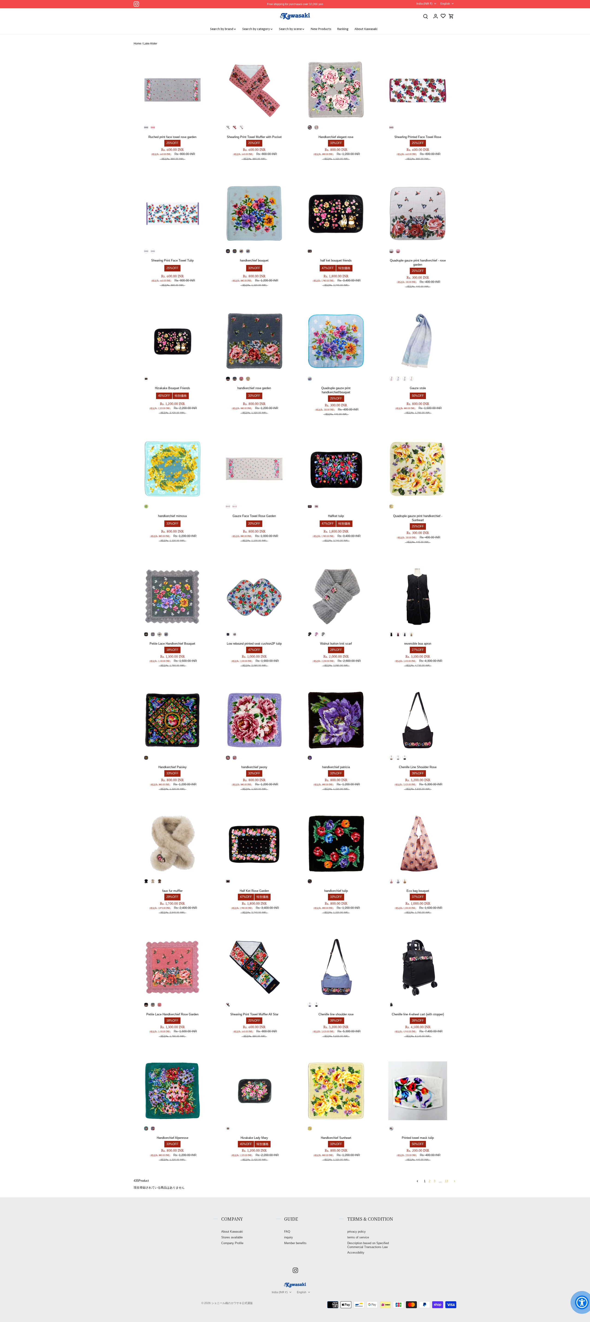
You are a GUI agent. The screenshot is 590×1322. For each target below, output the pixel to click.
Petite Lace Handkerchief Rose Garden (172, 1014)
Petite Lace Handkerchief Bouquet (172, 643)
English (445, 3)
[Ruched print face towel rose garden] (172, 90)
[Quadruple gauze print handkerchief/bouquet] (336, 341)
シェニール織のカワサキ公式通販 (232, 1302)
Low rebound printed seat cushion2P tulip (254, 643)
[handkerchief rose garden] (254, 341)
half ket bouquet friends (336, 260)
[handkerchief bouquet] (254, 213)
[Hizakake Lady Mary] (254, 1090)
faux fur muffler (172, 891)
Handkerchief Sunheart (336, 1138)
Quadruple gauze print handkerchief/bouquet (336, 390)
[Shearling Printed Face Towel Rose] (417, 90)
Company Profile (232, 1243)
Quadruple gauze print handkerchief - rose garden (418, 262)
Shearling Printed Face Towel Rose (417, 137)
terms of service (358, 1237)
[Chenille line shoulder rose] (336, 967)
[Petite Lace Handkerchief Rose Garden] (172, 967)
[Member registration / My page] (436, 16)
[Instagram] (136, 4)
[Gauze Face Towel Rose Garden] (254, 469)
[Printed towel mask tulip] (417, 1090)
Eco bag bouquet (418, 891)
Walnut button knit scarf (336, 643)
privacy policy (356, 1231)
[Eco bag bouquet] (417, 843)
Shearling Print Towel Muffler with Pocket (254, 137)
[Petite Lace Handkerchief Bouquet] (172, 596)
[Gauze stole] (417, 341)
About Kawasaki (232, 1231)
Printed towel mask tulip (418, 1138)
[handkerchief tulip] (336, 843)
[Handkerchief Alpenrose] (172, 1090)
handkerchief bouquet (254, 260)
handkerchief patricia (336, 767)
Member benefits (295, 1243)
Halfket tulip (336, 516)
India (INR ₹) (424, 3)
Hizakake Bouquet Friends (172, 388)
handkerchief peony (254, 767)
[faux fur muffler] (172, 843)
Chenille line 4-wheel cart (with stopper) (418, 1014)
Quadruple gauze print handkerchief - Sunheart (417, 518)
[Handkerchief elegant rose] (336, 90)
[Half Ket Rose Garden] (254, 843)
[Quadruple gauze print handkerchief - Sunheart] (417, 469)
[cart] (451, 16)
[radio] (146, 127)
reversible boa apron (417, 643)
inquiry (288, 1237)
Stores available (232, 1237)
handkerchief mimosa (172, 516)
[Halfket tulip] (336, 469)
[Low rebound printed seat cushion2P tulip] (254, 596)
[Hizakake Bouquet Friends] (172, 341)
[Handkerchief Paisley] (172, 720)
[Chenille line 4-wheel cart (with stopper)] (417, 967)
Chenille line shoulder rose (336, 1014)
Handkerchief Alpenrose (172, 1138)
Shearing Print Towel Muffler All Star (254, 1014)
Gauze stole (418, 388)
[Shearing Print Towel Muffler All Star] (254, 967)
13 (446, 1181)
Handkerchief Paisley (172, 767)
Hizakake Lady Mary (254, 1138)
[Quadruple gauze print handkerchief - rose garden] (417, 213)
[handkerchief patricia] (336, 720)
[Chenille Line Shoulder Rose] (417, 720)
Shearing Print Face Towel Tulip (172, 260)
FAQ (287, 1231)
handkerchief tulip (336, 891)
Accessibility (355, 1252)
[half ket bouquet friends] (336, 213)
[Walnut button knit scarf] (336, 596)
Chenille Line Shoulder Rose (418, 767)
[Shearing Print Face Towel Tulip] (172, 213)
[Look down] (425, 16)
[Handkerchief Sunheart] (336, 1090)
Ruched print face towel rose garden (172, 137)
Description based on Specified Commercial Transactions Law (368, 1245)
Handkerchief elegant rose (336, 137)
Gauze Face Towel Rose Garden (254, 516)
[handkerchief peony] (254, 720)
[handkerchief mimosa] (172, 469)
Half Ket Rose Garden (254, 891)
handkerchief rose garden (254, 388)
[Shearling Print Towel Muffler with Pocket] (254, 90)
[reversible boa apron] (417, 596)
